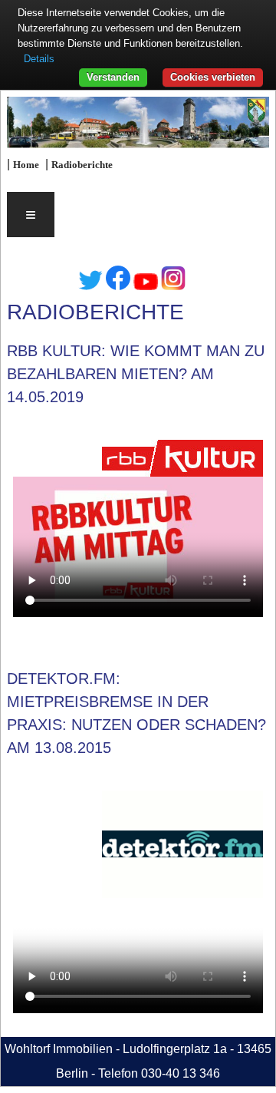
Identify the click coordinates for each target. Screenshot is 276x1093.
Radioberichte (82, 165)
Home (26, 165)
